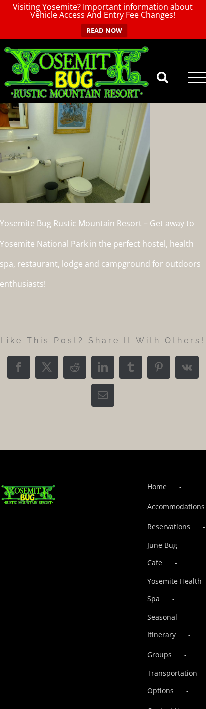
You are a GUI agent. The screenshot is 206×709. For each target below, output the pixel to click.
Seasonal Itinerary (163, 625)
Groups (160, 654)
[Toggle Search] (162, 77)
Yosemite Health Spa (175, 589)
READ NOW (104, 30)
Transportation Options (173, 681)
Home (157, 486)
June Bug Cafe (163, 553)
